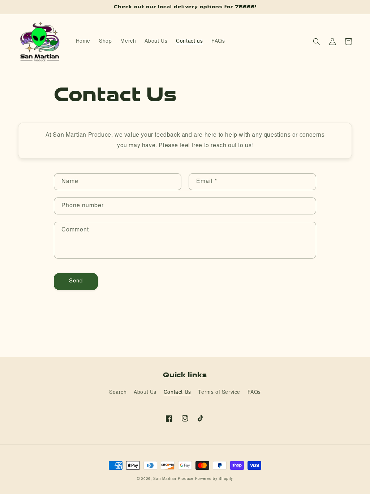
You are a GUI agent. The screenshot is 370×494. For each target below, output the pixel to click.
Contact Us (177, 392)
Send (76, 281)
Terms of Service (219, 392)
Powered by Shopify (214, 479)
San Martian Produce (173, 479)
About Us (145, 392)
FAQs (254, 392)
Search (118, 392)
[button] (316, 42)
